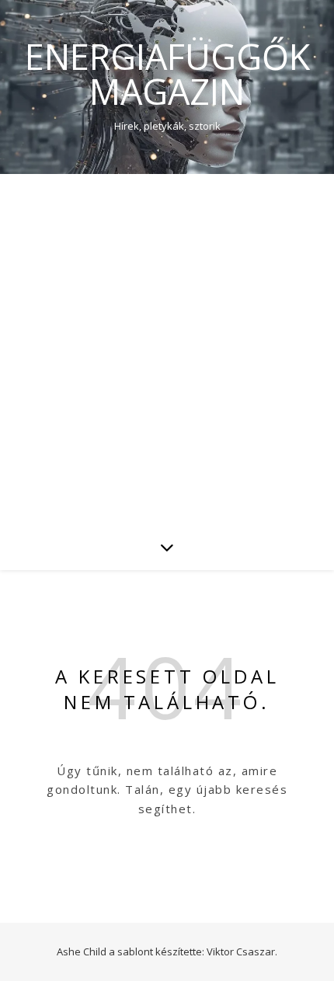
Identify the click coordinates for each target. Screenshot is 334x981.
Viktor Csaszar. (242, 951)
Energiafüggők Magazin (167, 74)
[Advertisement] (167, 349)
